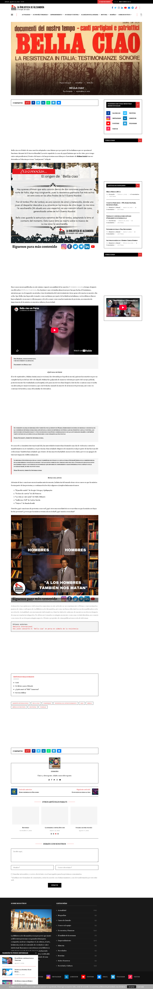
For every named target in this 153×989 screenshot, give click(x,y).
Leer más (141, 987)
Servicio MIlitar (20, 693)
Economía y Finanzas (40, 15)
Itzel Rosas (112, 220)
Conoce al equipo (77, 925)
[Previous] (115, 2)
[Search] (141, 15)
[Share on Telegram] (53, 103)
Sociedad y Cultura (72, 15)
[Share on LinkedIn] (43, 103)
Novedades (77, 951)
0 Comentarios (134, 194)
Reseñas (113, 15)
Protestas (32, 707)
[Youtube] (125, 7)
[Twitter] (115, 7)
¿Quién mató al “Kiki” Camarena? (27, 689)
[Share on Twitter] (38, 103)
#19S (17, 683)
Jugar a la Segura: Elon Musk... (23, 971)
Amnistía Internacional (22, 626)
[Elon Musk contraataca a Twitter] (7, 960)
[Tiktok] (136, 7)
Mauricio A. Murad (114, 207)
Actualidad (26, 15)
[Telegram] (132, 7)
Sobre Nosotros (124, 15)
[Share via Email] (59, 103)
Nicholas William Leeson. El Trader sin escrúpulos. (134, 1)
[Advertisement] (54, 128)
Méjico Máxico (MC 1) (113, 192)
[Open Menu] (12, 15)
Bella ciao (36, 703)
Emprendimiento (56, 15)
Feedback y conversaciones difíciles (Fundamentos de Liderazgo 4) (118, 217)
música (89, 703)
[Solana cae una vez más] (83, 816)
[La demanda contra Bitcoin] (54, 816)
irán (81, 703)
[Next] (117, 2)
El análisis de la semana (89, 15)
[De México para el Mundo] (7, 983)
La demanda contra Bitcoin (55, 828)
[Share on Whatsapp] (48, 103)
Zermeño (69, 91)
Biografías (77, 915)
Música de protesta (19, 707)
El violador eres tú (76, 287)
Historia (104, 15)
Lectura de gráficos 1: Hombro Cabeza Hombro (122, 240)
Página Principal (65, 83)
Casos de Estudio (77, 920)
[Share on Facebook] (33, 103)
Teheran (43, 707)
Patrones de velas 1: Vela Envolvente (118, 229)
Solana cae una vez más (84, 828)
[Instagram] (119, 7)
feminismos (47, 703)
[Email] (129, 7)
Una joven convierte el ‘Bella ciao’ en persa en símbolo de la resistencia (45, 629)
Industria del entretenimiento (66, 703)
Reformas (25, 828)
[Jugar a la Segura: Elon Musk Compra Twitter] (7, 972)
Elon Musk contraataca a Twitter (24, 959)
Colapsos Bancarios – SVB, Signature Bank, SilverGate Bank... (121, 204)
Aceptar (131, 987)
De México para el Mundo (24, 686)
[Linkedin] (122, 7)
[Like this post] (28, 103)
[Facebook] (112, 7)
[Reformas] (25, 816)
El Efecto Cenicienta (29, 290)
